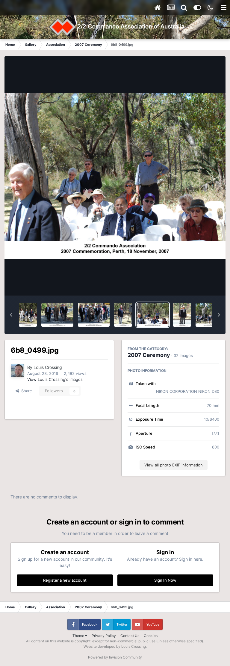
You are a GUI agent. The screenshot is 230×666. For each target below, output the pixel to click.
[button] (11, 314)
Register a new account (65, 580)
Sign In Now (165, 580)
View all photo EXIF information (173, 465)
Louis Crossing (48, 367)
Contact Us (129, 635)
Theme (78, 635)
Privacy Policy (104, 635)
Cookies (151, 635)
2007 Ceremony (149, 355)
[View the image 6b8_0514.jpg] (28, 315)
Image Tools (201, 284)
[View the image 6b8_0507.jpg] (94, 315)
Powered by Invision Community (115, 657)
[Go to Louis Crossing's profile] (17, 370)
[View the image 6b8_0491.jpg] (212, 315)
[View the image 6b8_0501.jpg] (123, 315)
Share (25, 390)
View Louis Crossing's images (55, 379)
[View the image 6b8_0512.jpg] (57, 315)
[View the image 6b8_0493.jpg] (182, 315)
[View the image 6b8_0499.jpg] (153, 315)
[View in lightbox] (115, 176)
